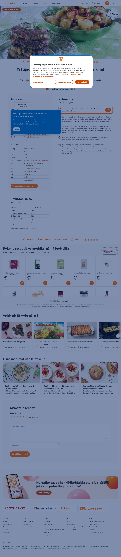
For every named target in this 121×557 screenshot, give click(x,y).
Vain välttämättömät (64, 82)
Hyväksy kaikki (82, 82)
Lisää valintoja (38, 82)
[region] (61, 72)
